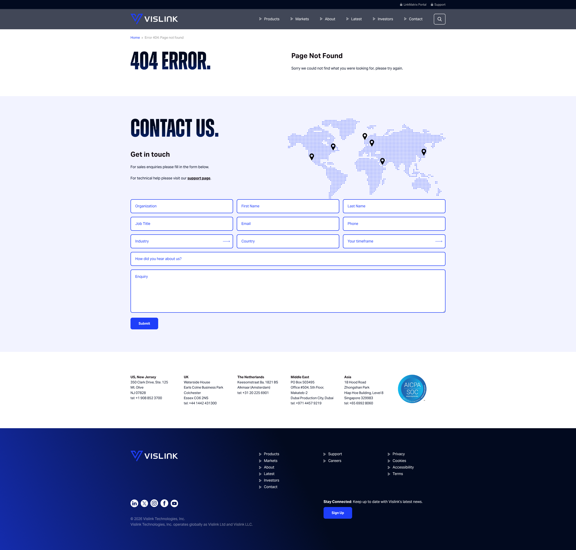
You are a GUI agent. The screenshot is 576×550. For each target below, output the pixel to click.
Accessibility (403, 467)
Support (440, 4)
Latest (356, 19)
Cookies (399, 460)
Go (518, 19)
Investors (385, 19)
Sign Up (338, 513)
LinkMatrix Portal (415, 4)
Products (271, 19)
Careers (334, 460)
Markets (302, 19)
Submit (144, 323)
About (330, 19)
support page (198, 178)
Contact (416, 19)
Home (135, 37)
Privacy (399, 454)
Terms (398, 473)
